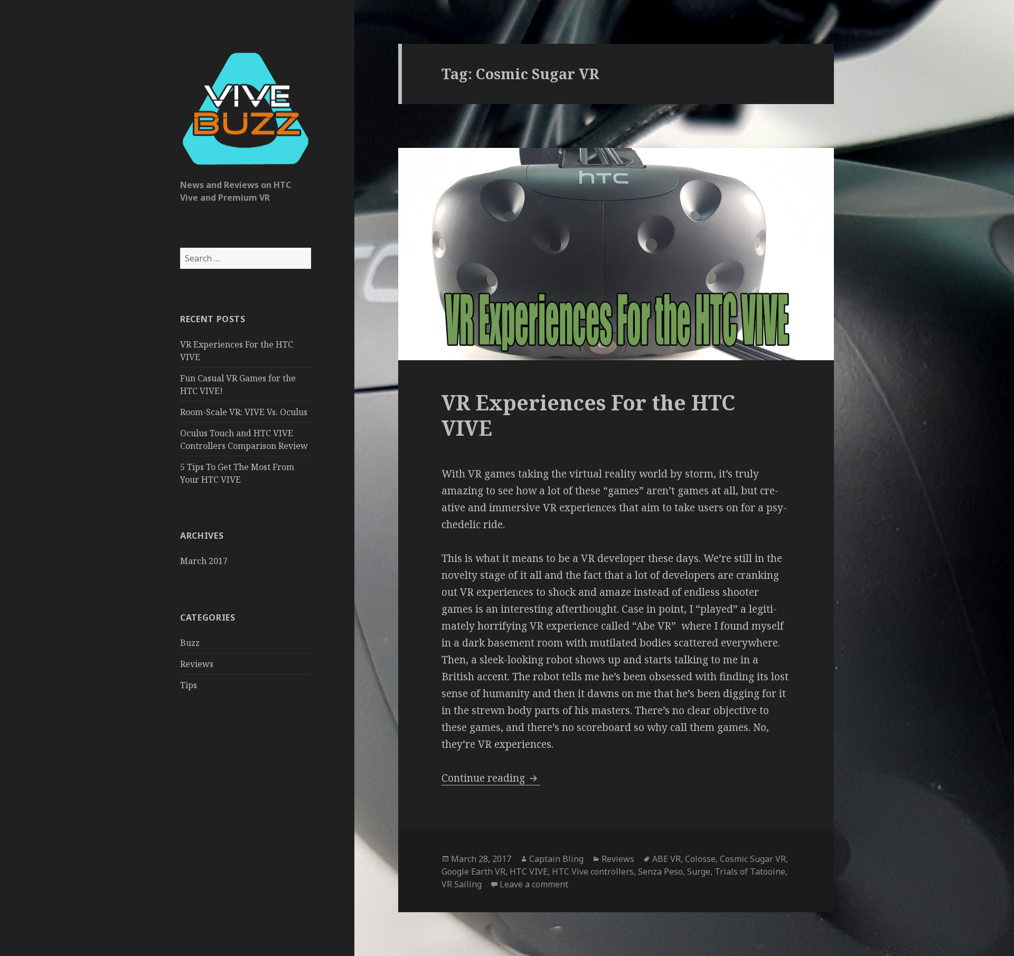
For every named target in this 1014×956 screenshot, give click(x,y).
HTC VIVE (529, 871)
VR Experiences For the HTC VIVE (588, 415)
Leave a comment (534, 884)
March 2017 (204, 561)
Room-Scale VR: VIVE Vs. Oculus (243, 412)
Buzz (190, 643)
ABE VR (666, 859)
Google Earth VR (473, 871)
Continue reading (491, 778)
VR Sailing (462, 884)
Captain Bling (556, 859)
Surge (698, 871)
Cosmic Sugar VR (753, 859)
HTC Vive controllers (593, 871)
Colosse (700, 859)
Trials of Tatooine (750, 871)
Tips (188, 685)
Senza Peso (660, 871)
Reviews (196, 664)
